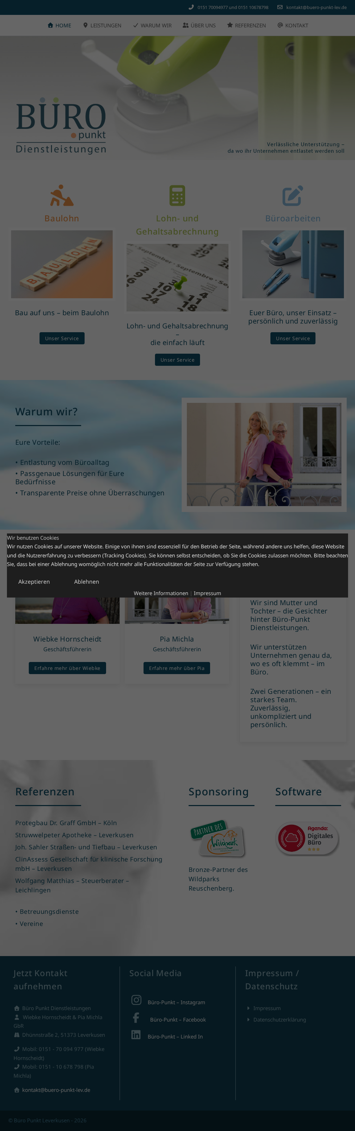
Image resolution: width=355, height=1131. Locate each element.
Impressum (207, 593)
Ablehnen (86, 581)
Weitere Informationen (161, 593)
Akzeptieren (34, 581)
